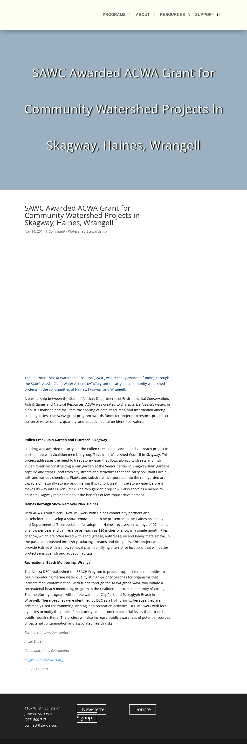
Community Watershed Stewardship (77, 231)
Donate (142, 709)
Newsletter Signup (91, 713)
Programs (114, 15)
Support (204, 15)
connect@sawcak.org (41, 725)
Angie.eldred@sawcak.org (44, 659)
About (143, 15)
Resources (172, 15)
